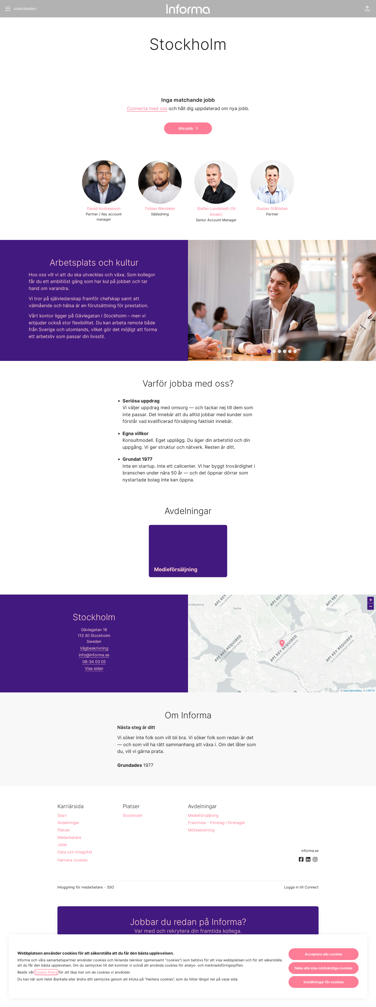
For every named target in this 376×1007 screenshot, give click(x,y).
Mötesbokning (201, 830)
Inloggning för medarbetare (80, 887)
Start (62, 815)
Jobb (62, 844)
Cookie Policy (46, 972)
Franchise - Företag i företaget (216, 822)
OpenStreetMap (352, 690)
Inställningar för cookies (324, 982)
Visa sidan (94, 668)
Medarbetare (69, 837)
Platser (63, 830)
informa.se (310, 850)
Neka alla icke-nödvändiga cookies (323, 968)
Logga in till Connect (301, 887)
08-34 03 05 (94, 661)
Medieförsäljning (203, 815)
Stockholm (133, 815)
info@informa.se (94, 655)
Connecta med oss (147, 108)
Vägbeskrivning (94, 648)
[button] (367, 9)
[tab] (269, 351)
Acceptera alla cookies (323, 954)
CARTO (370, 690)
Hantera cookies (72, 860)
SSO (110, 887)
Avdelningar (68, 822)
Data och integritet (74, 852)
